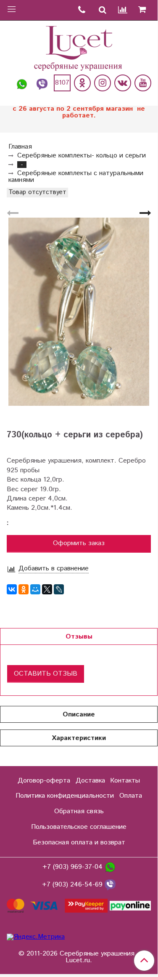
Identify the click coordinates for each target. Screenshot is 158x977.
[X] (47, 589)
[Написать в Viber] (42, 83)
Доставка (90, 780)
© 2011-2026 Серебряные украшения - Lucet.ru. (78, 957)
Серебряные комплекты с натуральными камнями (75, 176)
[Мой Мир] (35, 589)
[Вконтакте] (122, 83)
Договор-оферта (44, 780)
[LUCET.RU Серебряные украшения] (79, 47)
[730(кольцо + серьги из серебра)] (78, 312)
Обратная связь (79, 811)
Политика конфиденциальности (65, 796)
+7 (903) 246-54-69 (73, 885)
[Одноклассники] (82, 83)
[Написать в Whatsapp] (21, 83)
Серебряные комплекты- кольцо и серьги (81, 155)
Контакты (125, 780)
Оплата (130, 796)
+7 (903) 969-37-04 (73, 867)
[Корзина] (145, 10)
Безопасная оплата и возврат (79, 842)
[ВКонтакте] (12, 589)
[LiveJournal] (59, 589)
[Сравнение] (123, 10)
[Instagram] (102, 83)
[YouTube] (142, 83)
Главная (20, 147)
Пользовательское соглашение (78, 827)
